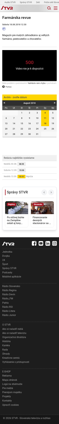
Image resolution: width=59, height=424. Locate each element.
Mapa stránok (9, 379)
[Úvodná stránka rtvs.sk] (7, 8)
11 (45, 118)
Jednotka (7, 251)
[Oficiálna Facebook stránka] (34, 243)
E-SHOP (6, 371)
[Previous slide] (44, 192)
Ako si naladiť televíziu (14, 333)
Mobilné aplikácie (11, 276)
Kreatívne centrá (11, 357)
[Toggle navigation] (55, 8)
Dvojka (6, 255)
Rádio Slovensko (11, 286)
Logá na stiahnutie (12, 384)
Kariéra (6, 345)
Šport (5, 264)
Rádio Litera (8, 311)
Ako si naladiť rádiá (12, 329)
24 (3, 260)
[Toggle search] (49, 8)
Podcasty (7, 272)
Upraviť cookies (10, 404)
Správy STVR (26, 2)
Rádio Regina (9, 290)
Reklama (7, 375)
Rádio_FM (7, 298)
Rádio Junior (9, 315)
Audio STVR (10, 2)
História (6, 341)
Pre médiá (7, 388)
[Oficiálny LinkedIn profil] (48, 243)
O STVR (6, 324)
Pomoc (9, 87)
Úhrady (6, 353)
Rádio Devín (8, 294)
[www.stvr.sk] (8, 244)
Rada (5, 349)
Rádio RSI (7, 306)
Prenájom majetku (12, 392)
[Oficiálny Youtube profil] (41, 243)
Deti (38, 2)
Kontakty (7, 400)
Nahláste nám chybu (37, 83)
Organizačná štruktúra (14, 337)
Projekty (6, 396)
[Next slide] (51, 192)
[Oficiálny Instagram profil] (55, 243)
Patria (5, 302)
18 (45, 123)
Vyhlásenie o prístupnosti (15, 362)
